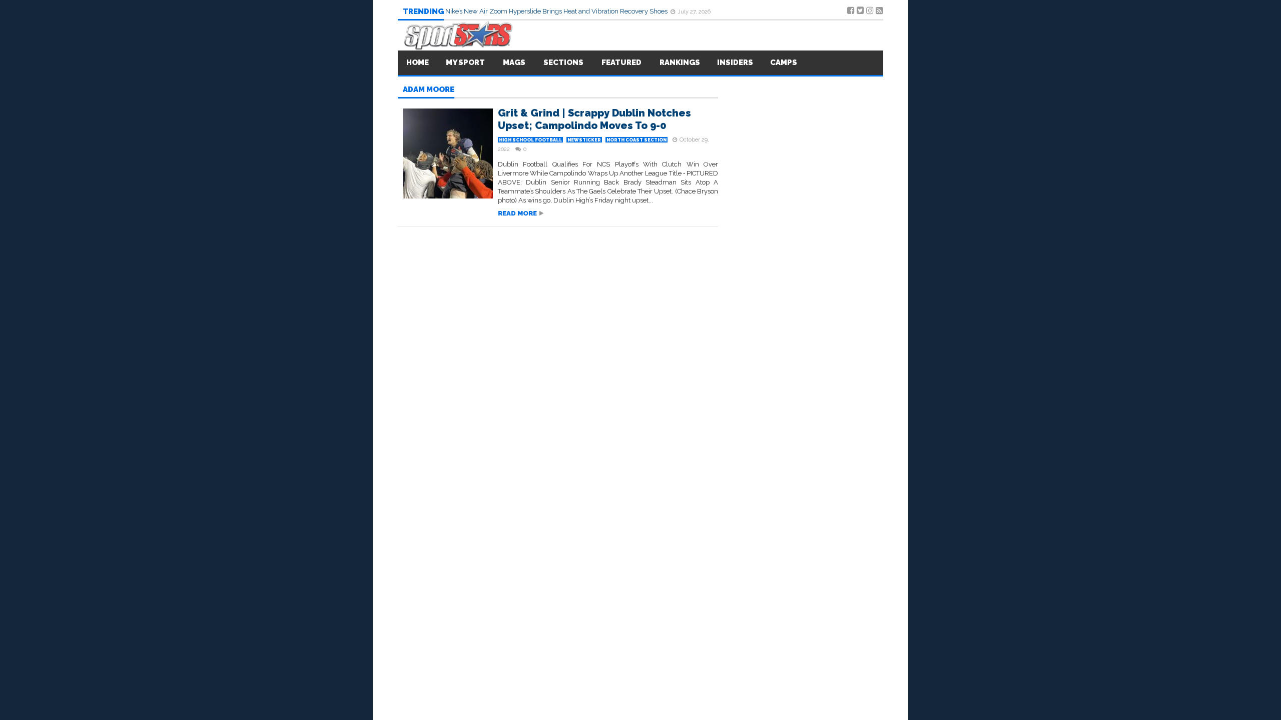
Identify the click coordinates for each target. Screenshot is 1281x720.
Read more (517, 213)
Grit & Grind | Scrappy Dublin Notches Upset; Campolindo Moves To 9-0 (594, 119)
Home (417, 62)
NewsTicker (584, 140)
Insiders (735, 62)
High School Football (530, 140)
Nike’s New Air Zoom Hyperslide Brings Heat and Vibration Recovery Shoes (557, 11)
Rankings (680, 62)
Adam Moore (428, 90)
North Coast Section (636, 140)
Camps (783, 62)
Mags (514, 62)
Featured (621, 62)
